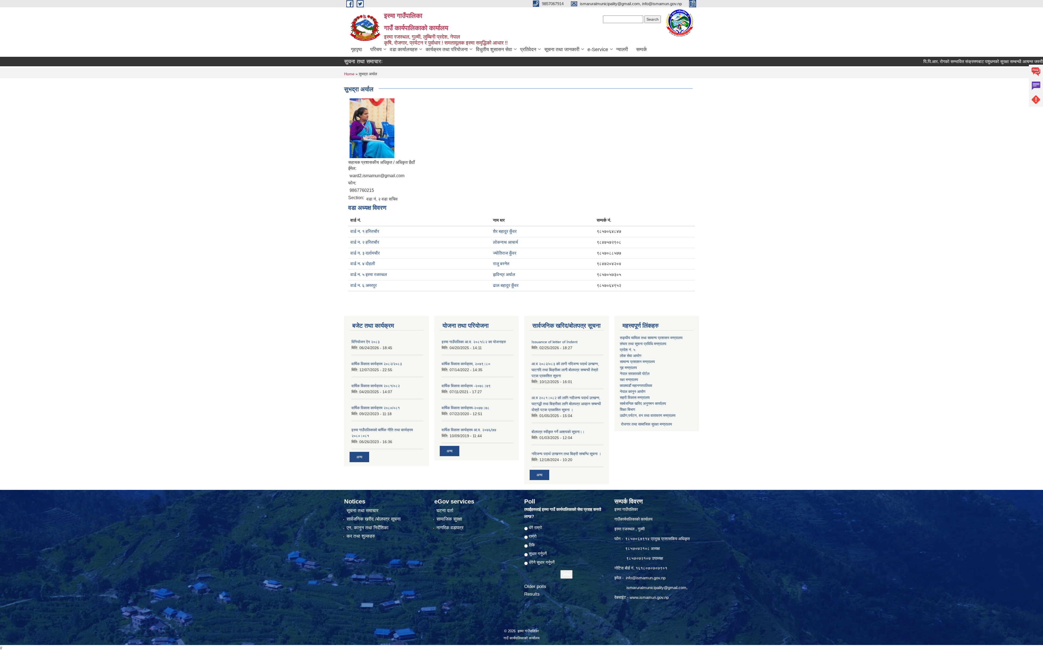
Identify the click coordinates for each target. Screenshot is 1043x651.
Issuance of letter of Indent (554, 342)
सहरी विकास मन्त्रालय (635, 397)
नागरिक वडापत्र (449, 527)
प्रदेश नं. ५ (627, 350)
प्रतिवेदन (528, 49)
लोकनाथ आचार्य (505, 242)
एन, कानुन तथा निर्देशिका (367, 527)
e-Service (598, 49)
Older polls (535, 586)
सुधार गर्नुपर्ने (538, 553)
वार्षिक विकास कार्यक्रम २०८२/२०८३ (376, 364)
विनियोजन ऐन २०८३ (365, 342)
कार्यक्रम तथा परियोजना (447, 49)
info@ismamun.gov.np (645, 577)
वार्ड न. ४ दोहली (362, 263)
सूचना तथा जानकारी (561, 49)
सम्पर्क (641, 49)
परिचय (376, 49)
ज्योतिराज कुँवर (504, 253)
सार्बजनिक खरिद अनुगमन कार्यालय (643, 403)
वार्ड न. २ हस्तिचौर (364, 242)
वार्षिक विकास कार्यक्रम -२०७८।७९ (466, 386)
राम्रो (532, 536)
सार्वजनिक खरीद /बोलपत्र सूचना (374, 519)
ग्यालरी (622, 49)
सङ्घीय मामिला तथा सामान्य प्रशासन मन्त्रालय (651, 338)
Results (532, 594)
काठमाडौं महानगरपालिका (636, 385)
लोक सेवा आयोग (630, 355)
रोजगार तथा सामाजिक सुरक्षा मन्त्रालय (646, 424)
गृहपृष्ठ (356, 49)
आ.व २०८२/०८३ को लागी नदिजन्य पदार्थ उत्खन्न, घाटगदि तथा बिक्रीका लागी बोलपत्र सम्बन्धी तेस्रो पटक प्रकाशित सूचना (565, 370)
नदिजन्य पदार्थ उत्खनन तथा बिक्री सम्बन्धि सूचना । (566, 454)
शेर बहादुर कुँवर (505, 231)
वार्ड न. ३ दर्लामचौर (365, 253)
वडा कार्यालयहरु (403, 49)
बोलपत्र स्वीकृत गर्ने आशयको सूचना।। (558, 432)
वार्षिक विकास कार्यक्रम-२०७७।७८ (465, 408)
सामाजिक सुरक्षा (449, 519)
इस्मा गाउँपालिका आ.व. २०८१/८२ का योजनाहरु (474, 342)
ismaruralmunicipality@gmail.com (656, 587)
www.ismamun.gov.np (649, 597)
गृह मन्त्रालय (628, 367)
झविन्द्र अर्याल (504, 274)
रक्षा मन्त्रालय (629, 379)
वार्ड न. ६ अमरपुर (363, 285)
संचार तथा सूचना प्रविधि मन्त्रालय (643, 344)
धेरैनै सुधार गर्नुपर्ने (542, 562)
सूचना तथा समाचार (362, 510)
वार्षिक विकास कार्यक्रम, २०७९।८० (466, 364)
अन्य (359, 457)
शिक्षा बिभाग (627, 409)
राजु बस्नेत (501, 263)
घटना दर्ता (444, 510)
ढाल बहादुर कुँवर (506, 285)
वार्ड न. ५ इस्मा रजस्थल (368, 274)
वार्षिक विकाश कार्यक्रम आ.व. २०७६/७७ (469, 430)
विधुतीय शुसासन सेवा (494, 49)
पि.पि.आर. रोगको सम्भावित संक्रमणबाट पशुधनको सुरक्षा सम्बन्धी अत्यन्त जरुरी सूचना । (957, 61)
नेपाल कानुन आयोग (632, 391)
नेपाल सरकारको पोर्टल (634, 373)
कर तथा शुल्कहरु (361, 536)
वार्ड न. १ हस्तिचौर (364, 231)
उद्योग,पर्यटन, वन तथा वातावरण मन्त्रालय (648, 415)
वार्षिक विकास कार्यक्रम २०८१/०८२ (375, 386)
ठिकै (532, 545)
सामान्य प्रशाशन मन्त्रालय (637, 361)
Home (349, 74)
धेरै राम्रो (535, 527)
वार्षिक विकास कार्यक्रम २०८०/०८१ (375, 408)
